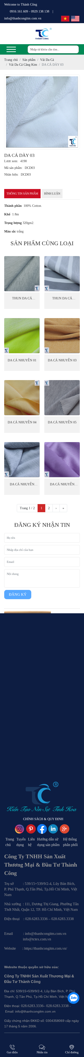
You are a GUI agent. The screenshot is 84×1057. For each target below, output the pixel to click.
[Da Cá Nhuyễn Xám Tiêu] (22, 459)
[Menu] (11, 49)
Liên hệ (31, 842)
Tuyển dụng (21, 842)
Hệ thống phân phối (70, 842)
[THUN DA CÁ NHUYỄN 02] (62, 273)
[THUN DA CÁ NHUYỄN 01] (22, 273)
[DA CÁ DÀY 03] (42, 111)
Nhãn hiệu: (11, 174)
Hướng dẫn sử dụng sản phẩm (48, 842)
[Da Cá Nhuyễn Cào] (62, 459)
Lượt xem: (11, 161)
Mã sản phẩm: (13, 168)
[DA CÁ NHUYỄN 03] (62, 335)
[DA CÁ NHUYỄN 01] (22, 335)
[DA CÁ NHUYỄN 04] (22, 397)
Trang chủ (9, 842)
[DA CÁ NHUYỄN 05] (62, 397)
